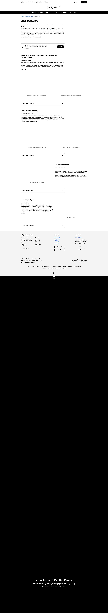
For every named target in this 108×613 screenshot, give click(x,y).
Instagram (56, 239)
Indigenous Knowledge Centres (48, 30)
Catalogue (23, 2)
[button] (43, 103)
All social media (59, 246)
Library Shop (31, 2)
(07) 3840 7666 (78, 238)
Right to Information (57, 266)
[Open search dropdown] (75, 12)
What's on (34, 12)
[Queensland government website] (83, 260)
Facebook (56, 237)
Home (22, 16)
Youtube (56, 241)
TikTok (55, 240)
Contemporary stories (29, 16)
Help (28, 266)
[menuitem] (34, 12)
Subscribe (39, 2)
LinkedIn (56, 243)
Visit (52, 12)
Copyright (32, 266)
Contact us (80, 249)
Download (60, 46)
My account (76, 2)
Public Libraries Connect (45, 266)
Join (84, 2)
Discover (57, 12)
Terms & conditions (77, 266)
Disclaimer (70, 266)
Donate (46, 2)
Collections (40, 12)
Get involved (64, 12)
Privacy (38, 266)
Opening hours (25, 248)
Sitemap (64, 266)
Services (47, 12)
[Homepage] (74, 260)
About (70, 12)
